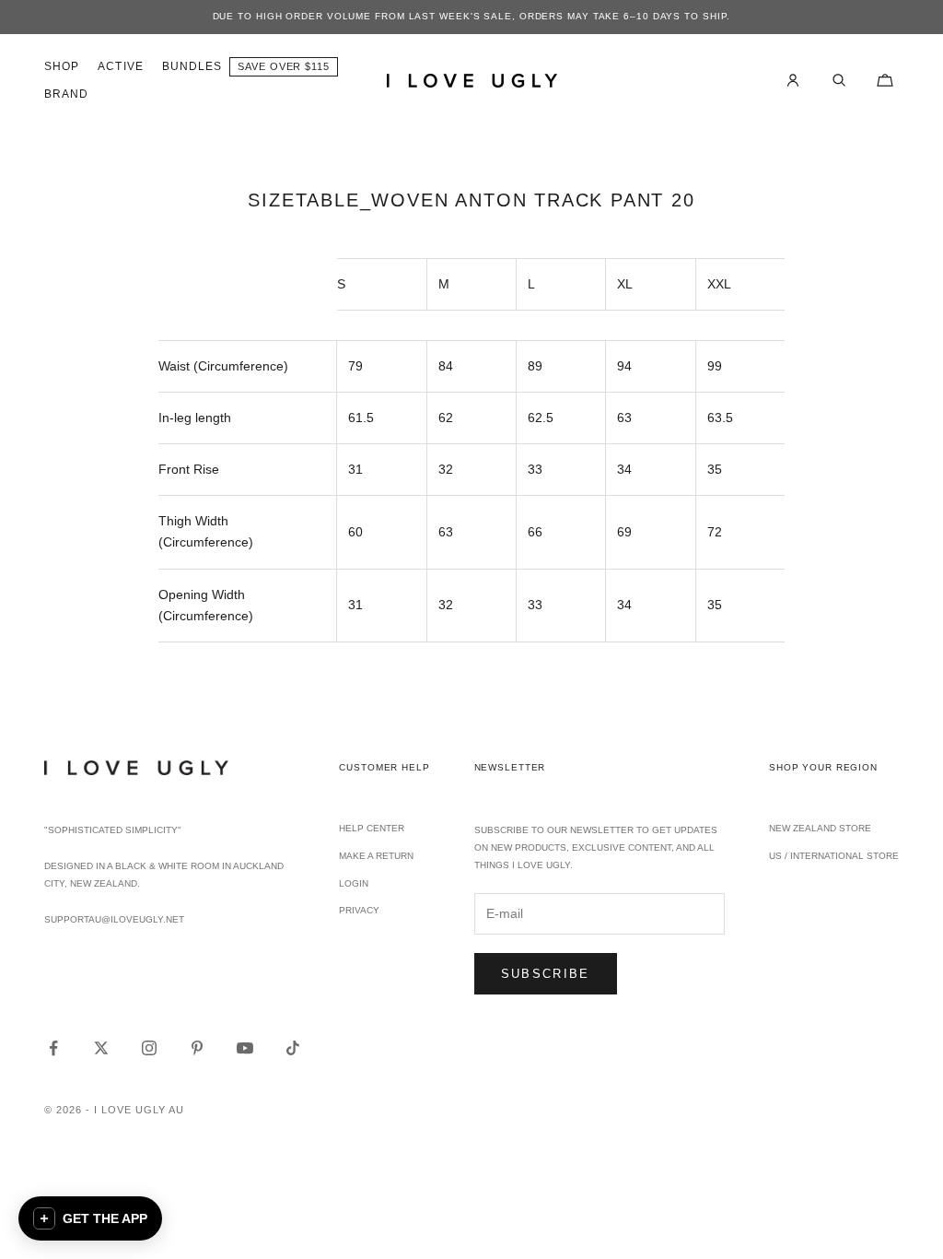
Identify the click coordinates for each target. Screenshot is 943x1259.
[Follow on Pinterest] (197, 1048)
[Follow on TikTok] (293, 1048)
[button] (90, 1218)
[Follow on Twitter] (101, 1048)
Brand (66, 94)
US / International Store (834, 856)
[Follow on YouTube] (245, 1048)
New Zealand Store (820, 828)
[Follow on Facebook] (53, 1048)
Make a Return (376, 856)
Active (120, 66)
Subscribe (545, 974)
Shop (61, 66)
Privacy (359, 910)
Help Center (371, 828)
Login (353, 883)
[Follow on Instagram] (149, 1048)
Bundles (192, 66)
